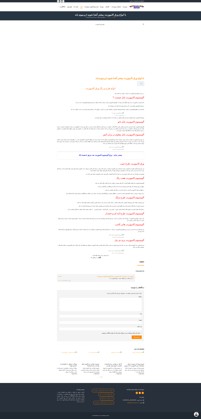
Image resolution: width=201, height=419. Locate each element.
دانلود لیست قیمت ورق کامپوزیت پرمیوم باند (103, 390)
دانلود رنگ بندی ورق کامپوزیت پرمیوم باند (104, 402)
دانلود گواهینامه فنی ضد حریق (106, 394)
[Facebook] (63, 1)
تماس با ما (76, 6)
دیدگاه (140, 296)
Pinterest (140, 393)
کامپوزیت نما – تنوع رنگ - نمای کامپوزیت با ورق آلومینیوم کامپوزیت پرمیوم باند (115, 276)
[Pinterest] (61, 1)
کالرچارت (107, 6)
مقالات (81, 6)
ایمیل (140, 320)
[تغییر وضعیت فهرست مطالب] (140, 83)
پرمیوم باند (125, 6)
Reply (59, 276)
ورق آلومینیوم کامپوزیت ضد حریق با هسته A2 (95, 155)
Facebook (143, 393)
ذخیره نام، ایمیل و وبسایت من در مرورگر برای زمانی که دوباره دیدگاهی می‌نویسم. (121, 333)
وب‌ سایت (139, 326)
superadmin (140, 265)
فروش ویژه (69, 6)
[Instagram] (58, 1)
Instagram (137, 393)
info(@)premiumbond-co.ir (133, 402)
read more (141, 373)
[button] (101, 377)
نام (141, 313)
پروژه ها (101, 6)
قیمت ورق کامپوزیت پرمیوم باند (91, 6)
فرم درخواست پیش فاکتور (107, 398)
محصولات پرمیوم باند (116, 6)
